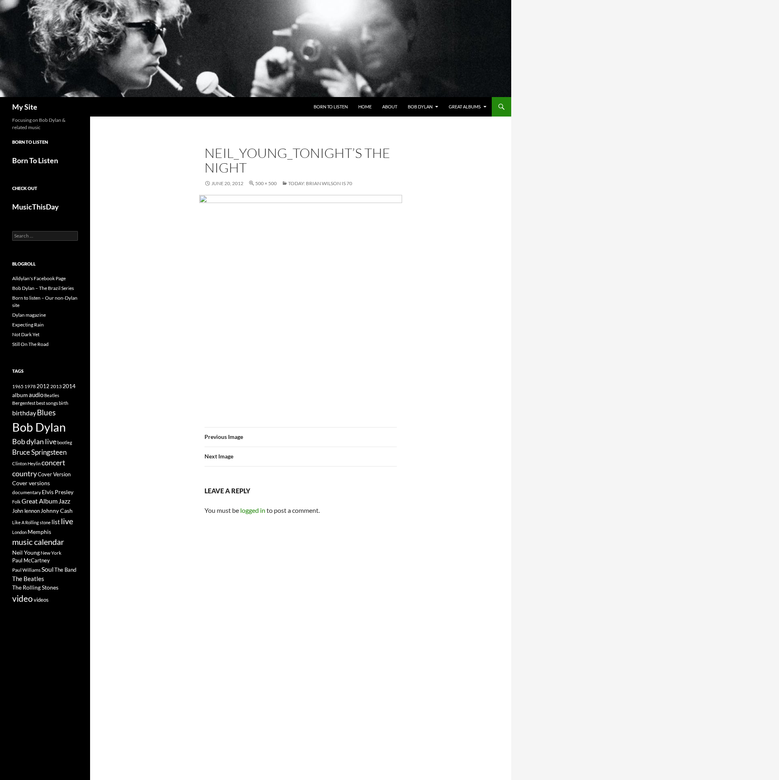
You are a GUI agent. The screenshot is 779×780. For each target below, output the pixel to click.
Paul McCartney (31, 560)
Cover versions (31, 483)
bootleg (64, 442)
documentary (26, 492)
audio (36, 394)
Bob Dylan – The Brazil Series (43, 288)
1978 (30, 386)
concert (53, 462)
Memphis (39, 531)
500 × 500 (266, 183)
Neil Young (26, 552)
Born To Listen (331, 106)
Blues (46, 412)
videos (41, 599)
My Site (24, 106)
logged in (252, 510)
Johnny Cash (57, 510)
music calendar (38, 542)
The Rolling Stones (35, 587)
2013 (56, 386)
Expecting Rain (28, 325)
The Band (65, 569)
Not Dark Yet (25, 334)
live (67, 521)
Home (365, 106)
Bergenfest (23, 403)
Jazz (64, 501)
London (19, 532)
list (56, 521)
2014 (68, 385)
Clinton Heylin (26, 463)
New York (51, 552)
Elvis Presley (57, 491)
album (20, 394)
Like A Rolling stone (31, 522)
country (24, 473)
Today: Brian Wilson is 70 (320, 183)
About (389, 106)
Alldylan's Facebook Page (39, 278)
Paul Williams (26, 570)
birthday (24, 413)
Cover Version (54, 474)
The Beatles (28, 578)
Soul (47, 569)
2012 (43, 386)
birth (63, 403)
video (22, 598)
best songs (47, 403)
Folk (16, 501)
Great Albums (465, 106)
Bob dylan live (34, 441)
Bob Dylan (420, 106)
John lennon (26, 511)
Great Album (40, 501)
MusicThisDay (35, 206)
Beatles (51, 395)
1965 (18, 386)
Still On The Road (30, 344)
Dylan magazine (29, 315)
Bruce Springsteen (39, 452)
